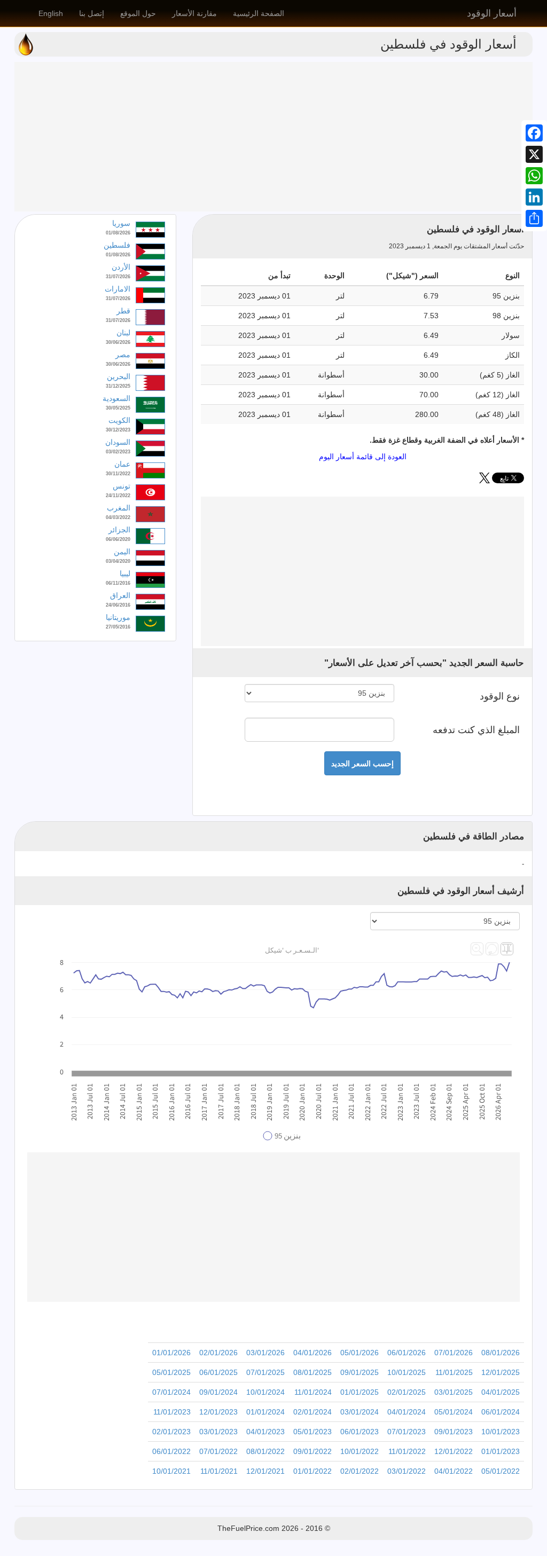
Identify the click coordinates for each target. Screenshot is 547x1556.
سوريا (121, 223)
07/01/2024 (171, 1392)
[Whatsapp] (534, 175)
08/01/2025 (312, 1372)
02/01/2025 (406, 1392)
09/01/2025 (359, 1372)
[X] (534, 154)
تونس (121, 486)
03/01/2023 (218, 1431)
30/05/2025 (118, 408)
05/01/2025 (171, 1372)
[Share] (534, 218)
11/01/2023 (172, 1412)
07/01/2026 (453, 1352)
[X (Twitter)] (484, 480)
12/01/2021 (265, 1471)
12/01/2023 (218, 1412)
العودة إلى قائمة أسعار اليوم (363, 456)
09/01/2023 (453, 1431)
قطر (123, 311)
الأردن (121, 267)
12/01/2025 (500, 1372)
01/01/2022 (312, 1471)
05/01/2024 (453, 1412)
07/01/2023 (406, 1431)
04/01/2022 (453, 1471)
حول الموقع (138, 13)
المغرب (118, 508)
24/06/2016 (118, 605)
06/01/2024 (500, 1412)
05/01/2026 (359, 1352)
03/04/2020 (118, 561)
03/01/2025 (453, 1392)
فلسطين (117, 245)
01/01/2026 (171, 1352)
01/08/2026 (118, 232)
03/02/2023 (118, 451)
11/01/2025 (454, 1372)
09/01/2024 (218, 1392)
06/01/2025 (218, 1372)
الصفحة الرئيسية (258, 13)
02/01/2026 (218, 1352)
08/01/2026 (500, 1352)
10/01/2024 (265, 1392)
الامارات (117, 289)
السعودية (116, 398)
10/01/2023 (500, 1431)
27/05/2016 (118, 627)
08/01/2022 (265, 1451)
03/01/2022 (406, 1471)
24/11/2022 (118, 495)
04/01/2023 (265, 1431)
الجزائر (119, 529)
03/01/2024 (359, 1412)
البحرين (118, 376)
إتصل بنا (91, 13)
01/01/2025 (359, 1392)
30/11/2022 (118, 473)
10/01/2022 (359, 1451)
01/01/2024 (265, 1412)
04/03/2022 (118, 517)
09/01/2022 (312, 1451)
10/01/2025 (406, 1372)
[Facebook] (534, 133)
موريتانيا (118, 617)
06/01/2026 (406, 1352)
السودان (117, 442)
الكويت (119, 420)
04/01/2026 (312, 1352)
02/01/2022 (359, 1471)
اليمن (122, 551)
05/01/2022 (500, 1471)
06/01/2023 (359, 1431)
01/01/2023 (500, 1451)
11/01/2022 (407, 1451)
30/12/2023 (118, 430)
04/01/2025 (500, 1392)
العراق (120, 595)
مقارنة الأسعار (194, 13)
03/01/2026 (265, 1352)
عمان (122, 464)
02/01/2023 (171, 1431)
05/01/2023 (312, 1431)
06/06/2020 (118, 539)
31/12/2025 (118, 386)
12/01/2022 (453, 1451)
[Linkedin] (534, 197)
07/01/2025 (265, 1372)
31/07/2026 (118, 276)
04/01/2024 (406, 1412)
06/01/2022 (171, 1451)
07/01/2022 (218, 1451)
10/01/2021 (171, 1471)
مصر (122, 354)
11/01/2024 (313, 1392)
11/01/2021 (219, 1471)
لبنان (123, 332)
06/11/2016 (118, 583)
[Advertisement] (273, 136)
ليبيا (125, 573)
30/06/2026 (118, 342)
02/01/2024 (312, 1412)
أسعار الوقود (492, 13)
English (50, 13)
